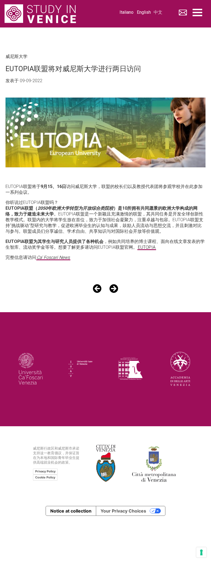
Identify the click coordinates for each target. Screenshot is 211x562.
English (144, 12)
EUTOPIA (147, 247)
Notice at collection (70, 511)
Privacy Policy (45, 471)
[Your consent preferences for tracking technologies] (201, 552)
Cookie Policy (45, 477)
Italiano (127, 12)
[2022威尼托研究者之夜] (97, 288)
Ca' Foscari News (53, 258)
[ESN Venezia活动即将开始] (114, 288)
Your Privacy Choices (123, 511)
